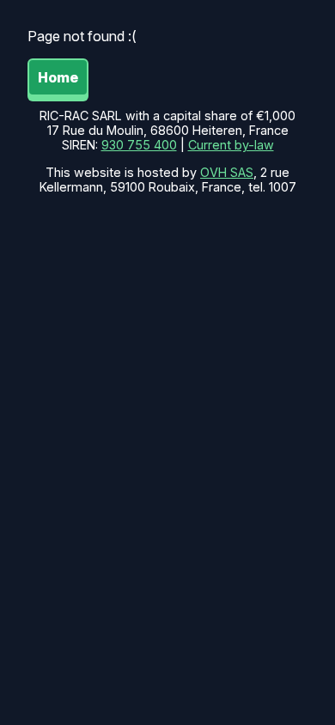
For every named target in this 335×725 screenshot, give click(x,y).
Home (58, 77)
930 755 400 (139, 144)
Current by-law (231, 144)
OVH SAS (226, 172)
